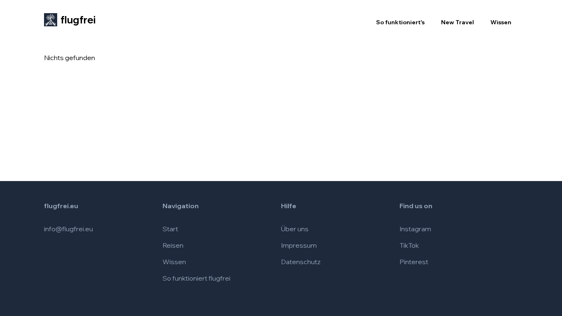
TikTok (409, 245)
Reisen (173, 245)
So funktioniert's (400, 22)
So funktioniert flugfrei (196, 278)
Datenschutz (300, 262)
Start (170, 229)
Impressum (299, 245)
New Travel (457, 22)
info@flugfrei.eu (68, 229)
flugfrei (77, 20)
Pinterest (413, 262)
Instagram (415, 229)
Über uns (295, 229)
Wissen (500, 22)
